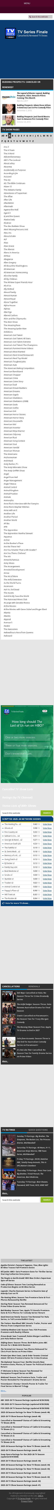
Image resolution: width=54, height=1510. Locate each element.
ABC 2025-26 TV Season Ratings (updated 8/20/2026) (25, 1400)
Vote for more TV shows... (17, 903)
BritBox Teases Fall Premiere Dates (24, 1266)
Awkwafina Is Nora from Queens (18, 632)
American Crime (11, 378)
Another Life (9, 513)
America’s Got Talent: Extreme (17, 341)
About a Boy (9, 163)
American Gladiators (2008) (16, 401)
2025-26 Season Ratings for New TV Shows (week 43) (25, 1469)
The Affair (8, 196)
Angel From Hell (11, 477)
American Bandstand (13, 371)
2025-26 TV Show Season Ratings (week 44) (21, 1461)
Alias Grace (9, 246)
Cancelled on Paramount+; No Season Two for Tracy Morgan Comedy (33, 1019)
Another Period (11, 516)
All (3, 135)
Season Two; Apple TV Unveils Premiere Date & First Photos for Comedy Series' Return (25, 1311)
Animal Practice (11, 493)
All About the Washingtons (16, 265)
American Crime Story (13, 381)
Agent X (7, 213)
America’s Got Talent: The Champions (21, 345)
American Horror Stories (15, 414)
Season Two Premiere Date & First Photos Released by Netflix (25, 1298)
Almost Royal (9, 298)
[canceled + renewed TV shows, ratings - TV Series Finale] (26, 33)
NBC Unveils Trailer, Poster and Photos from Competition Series (26, 1324)
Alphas (7, 308)
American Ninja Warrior (14, 431)
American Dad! (10, 384)
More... (5, 1061)
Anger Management (13, 480)
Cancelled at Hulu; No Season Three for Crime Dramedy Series (33, 996)
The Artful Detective (13, 579)
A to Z (6, 146)
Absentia (8, 166)
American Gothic (11, 407)
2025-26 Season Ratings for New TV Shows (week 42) (25, 1477)
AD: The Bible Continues (14, 183)
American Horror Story (14, 417)
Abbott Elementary (12, 156)
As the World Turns (12, 583)
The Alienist (9, 249)
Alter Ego (8, 312)
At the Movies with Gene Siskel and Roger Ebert (25, 609)
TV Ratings (8, 1129)
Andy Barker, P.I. (11, 464)
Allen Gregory (10, 262)
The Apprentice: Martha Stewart (18, 533)
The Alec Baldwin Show (14, 226)
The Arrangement (12, 566)
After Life (8, 199)
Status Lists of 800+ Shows (19, 805)
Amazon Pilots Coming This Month (33, 95)
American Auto (10, 364)
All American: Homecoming (16, 272)
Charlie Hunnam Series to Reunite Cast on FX (24, 1292)
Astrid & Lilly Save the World (16, 596)
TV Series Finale (24, 1498)
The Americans (10, 454)
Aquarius (8, 536)
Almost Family (10, 292)
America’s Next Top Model (15, 358)
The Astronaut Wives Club (15, 599)
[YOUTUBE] (17, 10)
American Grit (10, 411)
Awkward (8, 635)
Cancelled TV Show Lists (17, 789)
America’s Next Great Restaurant (18, 355)
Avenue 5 (8, 622)
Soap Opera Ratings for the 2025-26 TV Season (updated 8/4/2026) (23, 1455)
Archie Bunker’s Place (13, 543)
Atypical (7, 619)
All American (9, 269)
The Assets (9, 592)
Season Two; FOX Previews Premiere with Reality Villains (24, 1330)
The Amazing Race (12, 325)
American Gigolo (11, 394)
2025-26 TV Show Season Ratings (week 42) (21, 1481)
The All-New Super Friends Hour (18, 282)
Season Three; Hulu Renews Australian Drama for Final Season (34, 1007)
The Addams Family (12, 189)
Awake (7, 625)
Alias (6, 242)
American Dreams (12, 391)
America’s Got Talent (13, 335)
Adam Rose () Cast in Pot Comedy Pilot (34, 106)
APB (5, 526)
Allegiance (8, 259)
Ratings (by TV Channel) (17, 797)
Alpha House (9, 305)
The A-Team (9, 150)
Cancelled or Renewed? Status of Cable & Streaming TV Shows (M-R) (25, 1421)
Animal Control (10, 487)
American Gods (11, 404)
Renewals (34, 986)
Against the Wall (11, 209)
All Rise (7, 255)
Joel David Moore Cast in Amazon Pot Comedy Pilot (33, 117)
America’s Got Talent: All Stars (17, 338)
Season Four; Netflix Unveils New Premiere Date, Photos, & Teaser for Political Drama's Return (26, 1364)
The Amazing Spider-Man (15, 328)
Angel (6, 474)
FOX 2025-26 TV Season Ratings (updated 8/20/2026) (25, 1408)
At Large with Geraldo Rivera (17, 602)
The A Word (9, 153)
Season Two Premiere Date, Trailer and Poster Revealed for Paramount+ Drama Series (24, 1378)
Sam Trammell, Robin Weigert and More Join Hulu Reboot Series (25, 1337)
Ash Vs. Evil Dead (11, 589)
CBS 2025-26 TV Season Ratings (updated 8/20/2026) (25, 1404)
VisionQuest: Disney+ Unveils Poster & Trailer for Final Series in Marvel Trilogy (24, 1385)
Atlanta (7, 612)
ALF (5, 239)
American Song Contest (14, 440)
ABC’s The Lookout (12, 160)
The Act (7, 180)
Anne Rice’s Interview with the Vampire (21, 503)
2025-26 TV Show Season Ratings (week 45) (21, 1450)
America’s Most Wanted (14, 351)
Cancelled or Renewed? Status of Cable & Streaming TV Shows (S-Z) (25, 1434)
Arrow (6, 573)
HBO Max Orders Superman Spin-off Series (26, 1279)
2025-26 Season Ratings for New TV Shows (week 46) (25, 1412)
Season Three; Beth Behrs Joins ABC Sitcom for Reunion (24, 1343)
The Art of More (11, 576)
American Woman (12, 450)
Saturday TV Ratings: (34, 1151)
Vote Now (47, 824)
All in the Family (11, 275)
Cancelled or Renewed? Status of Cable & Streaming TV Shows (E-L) (25, 1428)
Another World (10, 520)
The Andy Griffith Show (14, 470)
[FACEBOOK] (23, 10)
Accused (7, 176)
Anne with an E (10, 510)
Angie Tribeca (10, 483)
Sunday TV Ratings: (33, 1139)
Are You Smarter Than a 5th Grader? (20, 549)
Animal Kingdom (11, 490)
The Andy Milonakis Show (15, 467)
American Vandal (11, 447)
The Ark (7, 556)
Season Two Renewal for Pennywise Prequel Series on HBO (22, 1372)
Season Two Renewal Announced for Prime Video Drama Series (24, 1305)
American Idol (10, 424)
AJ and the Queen (12, 216)
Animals (7, 497)
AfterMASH (9, 203)
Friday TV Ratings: (32, 1162)
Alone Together (11, 302)
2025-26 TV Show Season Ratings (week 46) (21, 1416)
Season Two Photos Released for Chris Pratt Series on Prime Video (24, 1350)
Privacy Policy (27, 1501)
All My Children (10, 279)
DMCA (40, 1496)
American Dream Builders (15, 388)
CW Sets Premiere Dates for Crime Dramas (24, 1356)
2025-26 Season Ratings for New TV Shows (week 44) (25, 1465)
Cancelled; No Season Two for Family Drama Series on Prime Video (34, 1053)
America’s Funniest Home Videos (18, 348)
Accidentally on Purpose (15, 170)
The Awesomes (11, 629)
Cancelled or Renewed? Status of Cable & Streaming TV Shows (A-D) (25, 1441)
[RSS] (33, 10)
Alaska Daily (9, 219)
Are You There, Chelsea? (15, 553)
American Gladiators (13, 398)
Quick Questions (38, 1129)
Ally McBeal (9, 289)
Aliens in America (11, 252)
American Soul (10, 444)
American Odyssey (12, 434)
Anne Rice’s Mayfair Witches (16, 507)
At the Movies (10, 606)
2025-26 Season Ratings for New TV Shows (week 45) (25, 1446)
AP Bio (6, 523)
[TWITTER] (28, 10)
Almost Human (10, 295)
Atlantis (7, 616)
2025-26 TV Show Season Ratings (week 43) (21, 1473)
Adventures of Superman (15, 193)
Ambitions (8, 331)
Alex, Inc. (8, 232)
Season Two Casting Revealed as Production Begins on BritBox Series (23, 1285)
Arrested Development (14, 569)
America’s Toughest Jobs (15, 361)
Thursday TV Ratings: (34, 1173)
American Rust (10, 437)
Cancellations (11, 986)
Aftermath (8, 206)
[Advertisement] (27, 1230)
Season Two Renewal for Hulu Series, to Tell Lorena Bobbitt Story (25, 1318)
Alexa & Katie (10, 236)
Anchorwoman (10, 457)
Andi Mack (8, 460)
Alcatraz (7, 222)
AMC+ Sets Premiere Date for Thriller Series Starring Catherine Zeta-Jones (26, 1272)
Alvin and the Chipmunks (15, 318)
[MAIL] (38, 10)
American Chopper (12, 374)
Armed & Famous (11, 559)
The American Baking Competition (19, 368)
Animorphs (9, 500)
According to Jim (11, 173)
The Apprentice (11, 530)
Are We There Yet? (12, 546)
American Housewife (13, 421)
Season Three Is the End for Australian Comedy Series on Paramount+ (33, 1041)
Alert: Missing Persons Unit (16, 229)
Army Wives (9, 563)
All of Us (7, 285)
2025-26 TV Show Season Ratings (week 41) (21, 1485)
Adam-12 (8, 186)
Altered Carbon (11, 315)
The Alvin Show (11, 322)
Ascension (8, 586)
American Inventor (12, 427)
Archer (7, 540)
